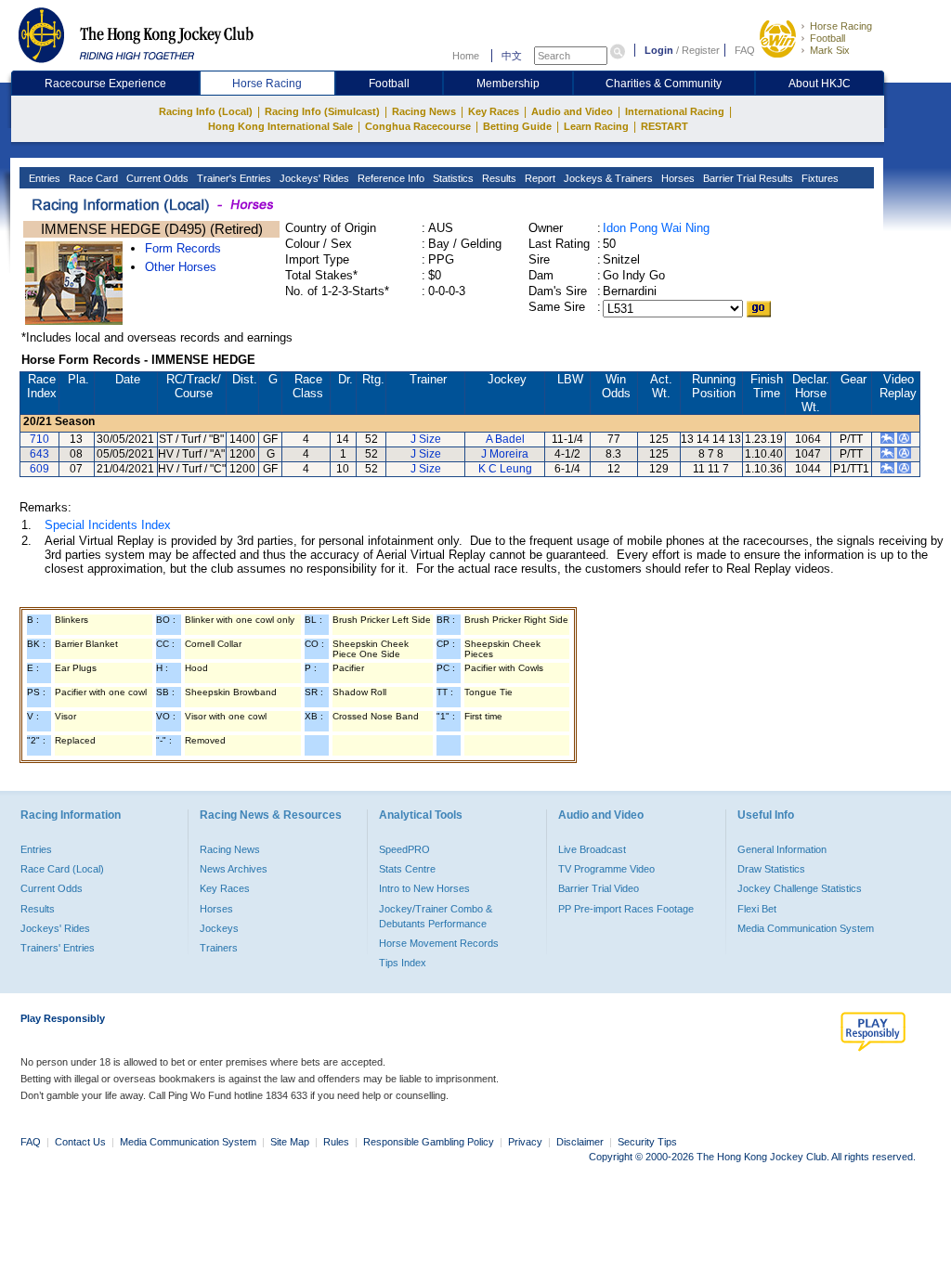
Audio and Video (572, 111)
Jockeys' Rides (313, 178)
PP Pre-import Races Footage (626, 908)
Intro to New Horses (424, 888)
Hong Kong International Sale (280, 126)
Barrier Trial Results (746, 178)
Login (659, 50)
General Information (782, 849)
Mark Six (830, 50)
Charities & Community (664, 83)
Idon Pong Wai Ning (656, 228)
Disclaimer (580, 1141)
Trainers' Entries (57, 947)
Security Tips (647, 1141)
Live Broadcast (592, 849)
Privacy (525, 1141)
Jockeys (219, 928)
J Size (425, 439)
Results (497, 178)
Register (701, 50)
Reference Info (389, 178)
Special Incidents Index (108, 525)
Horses (676, 178)
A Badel (505, 439)
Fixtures (819, 178)
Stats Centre (407, 868)
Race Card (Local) (62, 868)
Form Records (183, 248)
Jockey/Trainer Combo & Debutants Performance (435, 916)
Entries (43, 178)
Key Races (493, 111)
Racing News (424, 111)
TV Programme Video (606, 868)
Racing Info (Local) (206, 111)
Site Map (289, 1141)
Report (538, 178)
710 (39, 439)
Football (827, 38)
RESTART (664, 126)
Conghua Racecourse (418, 126)
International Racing (674, 111)
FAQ (745, 50)
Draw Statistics (771, 868)
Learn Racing (596, 126)
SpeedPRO (404, 849)
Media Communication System (805, 928)
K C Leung (505, 468)
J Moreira (504, 453)
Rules (337, 1141)
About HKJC (819, 83)
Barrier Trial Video (598, 888)
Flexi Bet (756, 908)
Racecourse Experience (105, 83)
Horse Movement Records (439, 943)
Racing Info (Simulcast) (322, 111)
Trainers (219, 947)
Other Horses (180, 267)
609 (39, 468)
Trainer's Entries (232, 178)
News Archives (233, 868)
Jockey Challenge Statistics (799, 888)
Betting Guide (517, 126)
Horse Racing (841, 26)
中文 (512, 55)
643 (39, 453)
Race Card (92, 178)
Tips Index (402, 962)
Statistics (452, 178)
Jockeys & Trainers (607, 178)
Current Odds (156, 178)
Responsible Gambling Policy (428, 1141)
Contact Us (80, 1141)
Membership (508, 83)
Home (465, 55)
